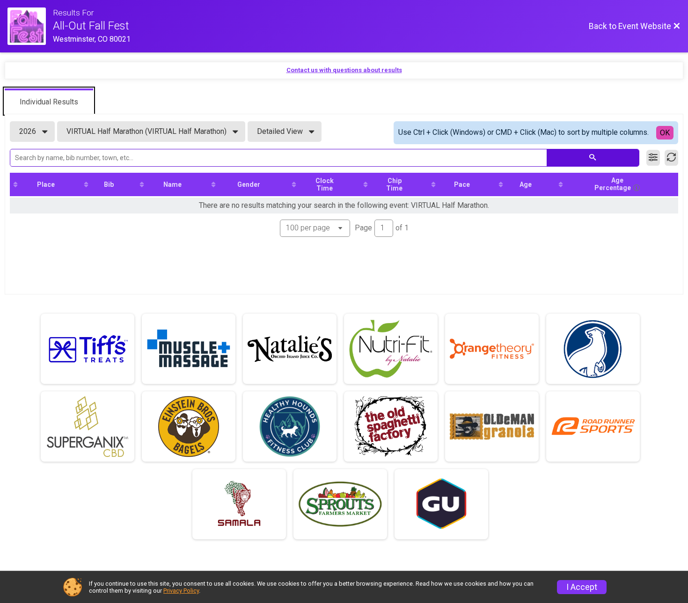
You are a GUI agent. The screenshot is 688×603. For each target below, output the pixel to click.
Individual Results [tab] (49, 101)
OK (665, 132)
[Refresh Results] (671, 158)
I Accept (581, 587)
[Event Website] (30, 26)
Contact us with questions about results (344, 70)
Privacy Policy (181, 590)
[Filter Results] (653, 158)
